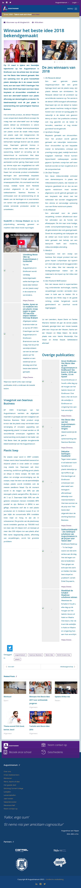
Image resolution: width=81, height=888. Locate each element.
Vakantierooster (10, 802)
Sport (6, 700)
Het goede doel (10, 785)
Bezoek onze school (20, 752)
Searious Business (35, 655)
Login (74, 2)
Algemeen (33, 707)
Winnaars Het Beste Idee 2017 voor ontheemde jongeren (39, 700)
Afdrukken (39, 22)
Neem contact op (57, 745)
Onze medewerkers (11, 775)
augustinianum (20, 655)
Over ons (7, 771)
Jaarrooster (8, 799)
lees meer (36, 14)
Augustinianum (61, 2)
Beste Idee (49, 655)
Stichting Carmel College (13, 788)
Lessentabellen (10, 795)
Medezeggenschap (66, 667)
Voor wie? (11, 667)
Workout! (7, 696)
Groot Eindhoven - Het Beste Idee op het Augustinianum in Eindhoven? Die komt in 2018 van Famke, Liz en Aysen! (69, 369)
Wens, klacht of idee (12, 782)
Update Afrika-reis (62, 696)
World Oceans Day (63, 655)
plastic (17, 659)
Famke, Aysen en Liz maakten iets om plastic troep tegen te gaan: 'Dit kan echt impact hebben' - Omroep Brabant (30, 311)
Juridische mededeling (54, 879)
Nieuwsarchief (9, 805)
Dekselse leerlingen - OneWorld (66, 453)
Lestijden (7, 792)
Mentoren (8, 778)
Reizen (57, 700)
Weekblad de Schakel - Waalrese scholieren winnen (69, 593)
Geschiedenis (55, 752)
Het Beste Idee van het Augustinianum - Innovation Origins (68, 424)
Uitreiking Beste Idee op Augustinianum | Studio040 (30, 258)
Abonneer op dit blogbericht (17, 22)
